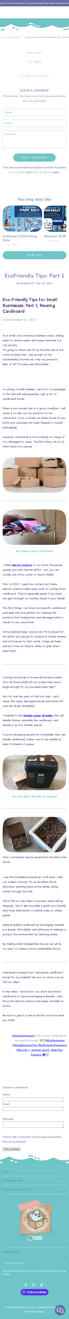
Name (6, 1094)
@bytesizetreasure (23, 1035)
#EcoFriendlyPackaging (52, 1045)
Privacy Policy (17, 172)
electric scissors (22, 565)
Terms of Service (42, 172)
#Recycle (21, 1050)
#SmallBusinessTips (25, 1045)
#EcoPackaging (55, 1040)
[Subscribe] (64, 1263)
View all (34, 255)
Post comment (35, 157)
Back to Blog (36, 76)
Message (8, 1119)
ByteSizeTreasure (20, 1307)
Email (6, 1104)
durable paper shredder (38, 715)
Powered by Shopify (34, 1311)
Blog (38, 53)
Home (30, 53)
